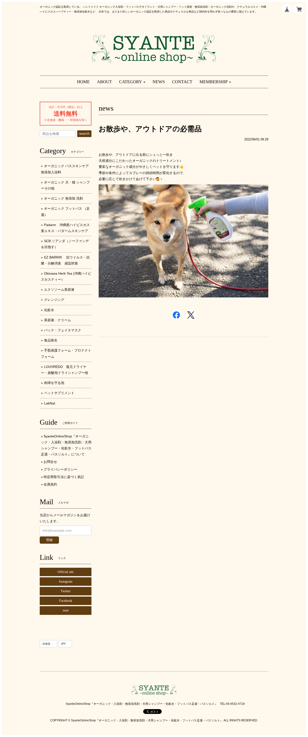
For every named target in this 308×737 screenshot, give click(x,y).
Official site (66, 572)
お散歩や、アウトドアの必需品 (150, 129)
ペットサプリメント (59, 393)
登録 (49, 540)
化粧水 (49, 310)
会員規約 (50, 484)
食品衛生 (51, 340)
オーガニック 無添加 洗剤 (63, 198)
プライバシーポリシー (60, 469)
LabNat (49, 403)
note (66, 610)
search (84, 133)
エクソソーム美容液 (59, 289)
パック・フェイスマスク (62, 330)
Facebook (65, 601)
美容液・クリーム (57, 320)
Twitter (66, 591)
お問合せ (50, 462)
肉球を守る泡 (54, 383)
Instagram (65, 581)
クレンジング (54, 300)
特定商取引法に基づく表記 (64, 477)
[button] (132, 82)
